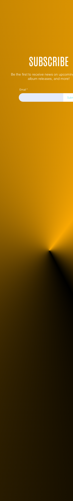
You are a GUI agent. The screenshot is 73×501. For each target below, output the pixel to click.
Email (22, 89)
